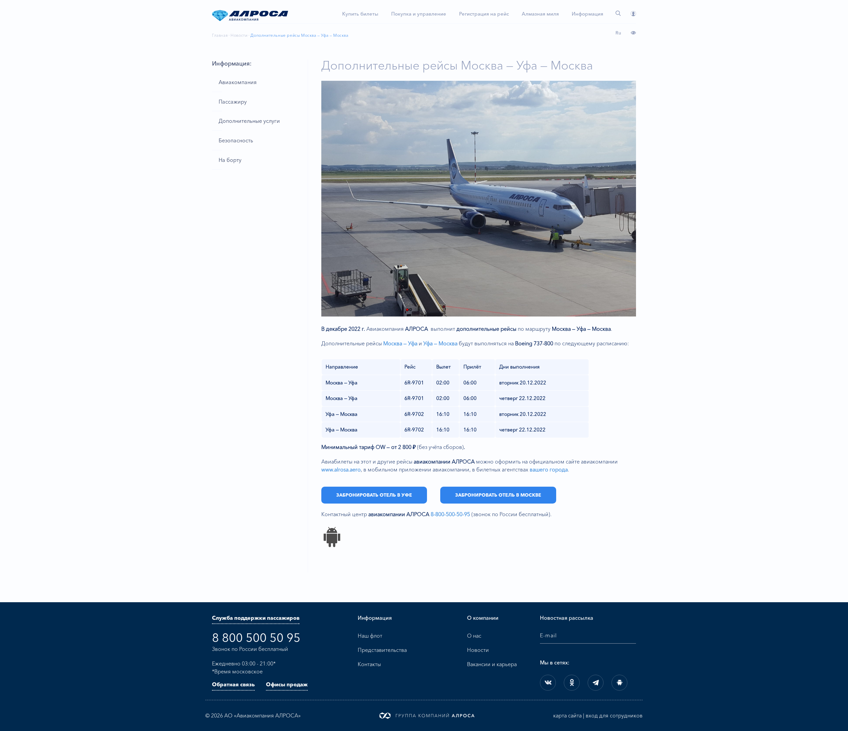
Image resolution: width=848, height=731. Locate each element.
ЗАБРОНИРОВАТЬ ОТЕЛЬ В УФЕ (374, 495)
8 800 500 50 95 (256, 638)
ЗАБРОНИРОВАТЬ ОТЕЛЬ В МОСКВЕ (498, 495)
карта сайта (567, 715)
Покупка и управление (418, 14)
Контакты (369, 664)
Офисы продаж (287, 684)
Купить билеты (360, 14)
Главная (220, 35)
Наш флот (370, 635)
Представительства (382, 650)
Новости (239, 35)
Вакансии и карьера (492, 664)
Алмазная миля (540, 14)
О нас (474, 635)
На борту (230, 160)
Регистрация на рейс (484, 14)
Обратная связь (233, 684)
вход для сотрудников (614, 715)
